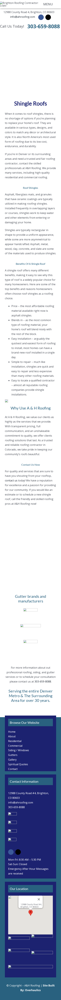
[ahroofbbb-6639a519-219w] (30, 966)
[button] (30, 913)
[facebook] (41, 17)
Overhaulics (33, 990)
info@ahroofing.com (22, 17)
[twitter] (48, 17)
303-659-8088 (43, 26)
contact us (11, 480)
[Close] (39, 899)
